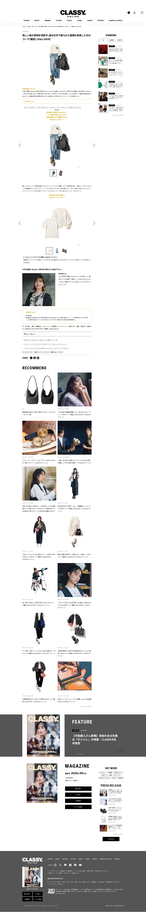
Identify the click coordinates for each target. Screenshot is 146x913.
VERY (58, 882)
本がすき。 (61, 884)
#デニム (60, 352)
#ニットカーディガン (27, 352)
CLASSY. (53, 882)
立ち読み (78, 795)
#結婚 (110, 775)
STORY (63, 882)
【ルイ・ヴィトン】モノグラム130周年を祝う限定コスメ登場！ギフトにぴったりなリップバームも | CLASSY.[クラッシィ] (116, 50)
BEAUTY (37, 20)
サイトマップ (53, 906)
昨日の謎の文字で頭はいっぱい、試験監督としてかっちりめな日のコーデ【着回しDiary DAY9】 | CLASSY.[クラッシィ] (74, 508)
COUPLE (69, 20)
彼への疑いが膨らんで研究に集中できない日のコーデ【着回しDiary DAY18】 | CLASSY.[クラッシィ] (38, 604)
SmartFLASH (101, 882)
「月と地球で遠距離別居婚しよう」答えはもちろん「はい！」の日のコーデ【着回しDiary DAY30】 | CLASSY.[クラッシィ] (74, 414)
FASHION (26, 20)
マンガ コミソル (53, 884)
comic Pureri (116, 882)
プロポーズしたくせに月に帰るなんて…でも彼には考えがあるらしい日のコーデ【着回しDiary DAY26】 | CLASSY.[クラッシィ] (38, 556)
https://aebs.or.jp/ (60, 893)
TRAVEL (79, 20)
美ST (76, 882)
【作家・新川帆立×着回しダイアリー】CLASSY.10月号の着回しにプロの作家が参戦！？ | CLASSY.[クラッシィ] (74, 461)
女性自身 (93, 882)
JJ (49, 882)
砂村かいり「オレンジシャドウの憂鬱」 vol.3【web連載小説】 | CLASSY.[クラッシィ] (74, 700)
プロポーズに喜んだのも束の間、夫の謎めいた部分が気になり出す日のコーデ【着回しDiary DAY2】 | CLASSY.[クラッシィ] (74, 605)
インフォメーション (54, 871)
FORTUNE (101, 20)
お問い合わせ (90, 871)
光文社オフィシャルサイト (101, 871)
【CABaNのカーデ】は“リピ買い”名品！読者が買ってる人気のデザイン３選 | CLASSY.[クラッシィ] (116, 85)
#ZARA (114, 778)
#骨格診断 (120, 778)
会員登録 (62, 871)
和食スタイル (86, 882)
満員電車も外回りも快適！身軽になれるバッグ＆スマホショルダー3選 (38, 413)
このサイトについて (29, 906)
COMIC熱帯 (108, 882)
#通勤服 (110, 772)
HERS (68, 882)
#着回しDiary (54, 352)
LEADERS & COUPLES (115, 20)
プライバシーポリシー (42, 906)
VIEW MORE (111, 839)
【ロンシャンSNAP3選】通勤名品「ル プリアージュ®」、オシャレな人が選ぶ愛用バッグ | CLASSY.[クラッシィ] (116, 61)
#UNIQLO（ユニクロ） (104, 778)
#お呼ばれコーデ (118, 772)
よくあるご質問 (81, 871)
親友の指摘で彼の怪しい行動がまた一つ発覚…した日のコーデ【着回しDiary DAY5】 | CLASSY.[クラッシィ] (74, 555)
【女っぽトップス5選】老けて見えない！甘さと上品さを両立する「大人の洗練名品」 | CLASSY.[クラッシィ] (116, 109)
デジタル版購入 (78, 807)
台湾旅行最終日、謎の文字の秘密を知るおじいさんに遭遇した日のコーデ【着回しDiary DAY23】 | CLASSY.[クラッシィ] (74, 653)
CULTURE (59, 20)
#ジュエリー (103, 772)
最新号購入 (78, 788)
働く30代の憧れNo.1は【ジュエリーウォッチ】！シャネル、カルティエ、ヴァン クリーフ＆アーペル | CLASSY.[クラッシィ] (116, 73)
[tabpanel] (73, 735)
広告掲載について (71, 871)
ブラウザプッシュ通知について (71, 873)
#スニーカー (117, 775)
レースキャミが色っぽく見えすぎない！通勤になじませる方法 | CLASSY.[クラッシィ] (116, 97)
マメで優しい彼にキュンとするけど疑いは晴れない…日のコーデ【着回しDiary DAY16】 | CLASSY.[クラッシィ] (38, 652)
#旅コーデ (104, 775)
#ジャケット (46, 352)
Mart (72, 882)
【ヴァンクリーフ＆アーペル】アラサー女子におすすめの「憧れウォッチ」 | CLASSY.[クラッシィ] (38, 461)
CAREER (89, 20)
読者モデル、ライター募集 (55, 873)
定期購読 (78, 801)
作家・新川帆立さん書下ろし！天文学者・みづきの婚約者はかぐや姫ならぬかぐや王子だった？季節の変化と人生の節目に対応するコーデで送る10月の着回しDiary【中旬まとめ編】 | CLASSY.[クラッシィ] (39, 508)
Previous (117, 751)
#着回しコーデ (38, 352)
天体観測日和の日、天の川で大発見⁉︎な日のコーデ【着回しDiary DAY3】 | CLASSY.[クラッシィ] (38, 700)
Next (122, 751)
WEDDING (48, 20)
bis (80, 882)
